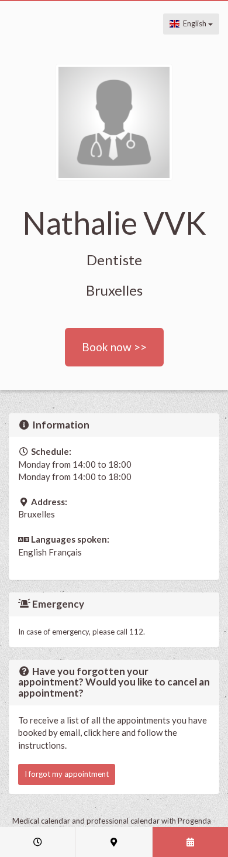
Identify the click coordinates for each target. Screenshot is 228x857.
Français (65, 552)
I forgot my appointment (67, 774)
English (193, 23)
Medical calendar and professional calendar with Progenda (111, 820)
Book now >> (114, 347)
